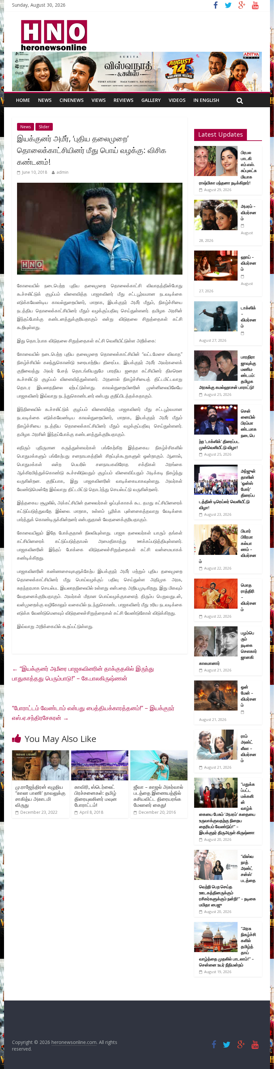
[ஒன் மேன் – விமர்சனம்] (216, 684)
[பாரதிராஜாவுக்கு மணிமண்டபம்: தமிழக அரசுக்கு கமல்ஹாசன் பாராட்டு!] (216, 354)
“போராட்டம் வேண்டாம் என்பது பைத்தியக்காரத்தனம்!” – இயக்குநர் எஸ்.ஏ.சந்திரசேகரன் (93, 713)
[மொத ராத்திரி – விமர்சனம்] (216, 582)
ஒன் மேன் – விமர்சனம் (248, 696)
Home (23, 100)
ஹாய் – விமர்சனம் (248, 263)
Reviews (123, 100)
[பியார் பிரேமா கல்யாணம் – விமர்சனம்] (216, 528)
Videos (177, 100)
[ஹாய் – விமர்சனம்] (216, 254)
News (44, 100)
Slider (44, 127)
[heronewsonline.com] (53, 22)
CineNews (71, 100)
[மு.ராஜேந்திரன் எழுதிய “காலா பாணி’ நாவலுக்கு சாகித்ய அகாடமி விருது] (40, 754)
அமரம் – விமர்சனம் (248, 212)
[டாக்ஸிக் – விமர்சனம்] (216, 305)
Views (99, 100)
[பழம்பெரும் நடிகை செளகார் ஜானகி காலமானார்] (216, 630)
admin (62, 172)
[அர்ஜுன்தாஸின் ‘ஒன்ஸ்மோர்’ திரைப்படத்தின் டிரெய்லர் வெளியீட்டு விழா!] (216, 468)
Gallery (151, 100)
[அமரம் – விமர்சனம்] (216, 203)
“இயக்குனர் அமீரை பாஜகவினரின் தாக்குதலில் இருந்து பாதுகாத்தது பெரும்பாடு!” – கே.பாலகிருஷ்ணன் (83, 673)
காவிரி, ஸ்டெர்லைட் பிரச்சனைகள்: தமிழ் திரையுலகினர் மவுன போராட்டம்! (96, 795)
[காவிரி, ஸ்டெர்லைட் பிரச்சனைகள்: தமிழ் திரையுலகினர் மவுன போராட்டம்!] (99, 754)
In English (206, 100)
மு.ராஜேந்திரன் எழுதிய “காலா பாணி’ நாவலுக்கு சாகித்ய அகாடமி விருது (40, 795)
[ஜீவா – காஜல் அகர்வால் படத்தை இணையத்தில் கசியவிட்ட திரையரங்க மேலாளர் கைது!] (158, 754)
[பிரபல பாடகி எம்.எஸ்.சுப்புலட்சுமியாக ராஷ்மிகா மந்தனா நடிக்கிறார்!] (216, 149)
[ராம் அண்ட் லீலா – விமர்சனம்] (216, 733)
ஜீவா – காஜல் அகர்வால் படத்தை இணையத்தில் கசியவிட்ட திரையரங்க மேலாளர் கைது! (158, 795)
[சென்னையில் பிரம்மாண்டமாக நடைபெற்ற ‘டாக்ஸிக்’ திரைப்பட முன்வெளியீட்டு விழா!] (216, 408)
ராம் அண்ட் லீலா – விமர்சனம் (248, 748)
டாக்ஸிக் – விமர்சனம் (248, 317)
